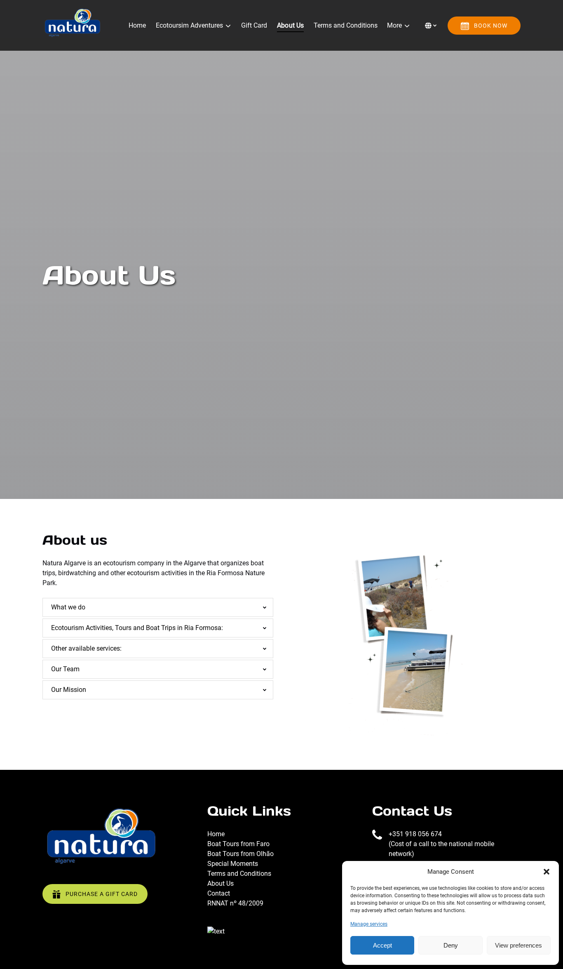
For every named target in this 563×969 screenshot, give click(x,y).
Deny (450, 945)
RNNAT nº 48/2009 (235, 903)
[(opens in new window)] (216, 931)
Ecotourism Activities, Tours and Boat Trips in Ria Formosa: (137, 628)
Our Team (65, 669)
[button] (546, 872)
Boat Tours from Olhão (240, 854)
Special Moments (232, 864)
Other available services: (86, 648)
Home (137, 25)
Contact (218, 893)
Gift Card (254, 25)
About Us (290, 25)
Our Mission (68, 690)
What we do (68, 607)
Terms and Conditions (346, 25)
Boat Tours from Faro (238, 844)
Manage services (368, 924)
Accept (382, 945)
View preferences (518, 945)
